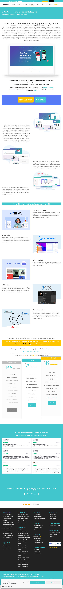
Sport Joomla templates (7, 533)
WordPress (25, 4)
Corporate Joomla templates (8, 524)
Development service (38, 529)
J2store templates (6, 550)
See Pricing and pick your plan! (31, 493)
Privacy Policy (9, 586)
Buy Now (32, 405)
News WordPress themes (23, 533)
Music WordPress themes (23, 562)
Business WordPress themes (23, 535)
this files (35, 90)
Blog (42, 4)
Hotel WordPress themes (23, 545)
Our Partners (36, 549)
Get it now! (40, 100)
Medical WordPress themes (23, 557)
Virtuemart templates (7, 547)
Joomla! (18, 4)
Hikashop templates (6, 545)
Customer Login (49, 4)
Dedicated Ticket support (39, 516)
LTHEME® (12, 574)
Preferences (53, 582)
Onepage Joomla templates (8, 516)
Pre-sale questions (37, 514)
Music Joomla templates (7, 529)
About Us (24, 574)
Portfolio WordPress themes (23, 559)
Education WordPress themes (24, 537)
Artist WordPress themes (23, 551)
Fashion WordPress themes (23, 539)
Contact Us (56, 4)
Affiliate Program (37, 551)
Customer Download (53, 516)
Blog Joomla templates (7, 537)
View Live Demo (25, 100)
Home (13, 4)
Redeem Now (51, 1)
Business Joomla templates (8, 522)
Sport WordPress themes (23, 566)
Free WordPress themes (23, 514)
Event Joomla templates (7, 531)
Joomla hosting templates (8, 535)
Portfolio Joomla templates (8, 526)
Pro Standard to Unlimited (55, 532)
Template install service (38, 525)
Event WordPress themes (23, 564)
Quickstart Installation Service (39, 518)
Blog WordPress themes (23, 531)
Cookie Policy (4, 586)
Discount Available (37, 553)
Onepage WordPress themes (23, 516)
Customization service (38, 527)
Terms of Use (29, 574)
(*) (40, 536)
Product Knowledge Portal (55, 525)
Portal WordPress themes (23, 520)
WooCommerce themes (23, 518)
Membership (31, 4)
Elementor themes (21, 523)
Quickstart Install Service (53, 397)
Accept (37, 582)
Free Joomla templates (7, 514)
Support (37, 4)
